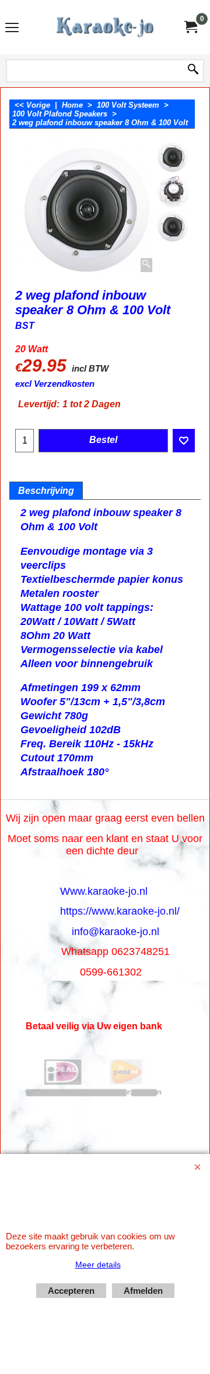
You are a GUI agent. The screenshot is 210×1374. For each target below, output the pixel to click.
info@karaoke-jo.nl (115, 931)
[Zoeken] (193, 70)
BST (24, 326)
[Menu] (12, 28)
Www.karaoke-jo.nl (104, 891)
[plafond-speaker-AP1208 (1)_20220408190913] (173, 226)
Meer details (98, 1264)
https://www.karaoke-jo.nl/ (120, 911)
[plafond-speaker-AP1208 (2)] (173, 192)
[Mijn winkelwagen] (190, 27)
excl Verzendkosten (54, 384)
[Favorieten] (184, 441)
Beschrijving (46, 491)
